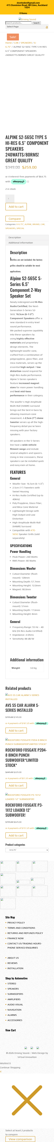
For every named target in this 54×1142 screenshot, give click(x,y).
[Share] (37, 3)
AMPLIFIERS (14, 999)
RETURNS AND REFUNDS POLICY (25, 933)
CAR (16, 42)
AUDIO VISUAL (15, 1004)
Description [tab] (15, 237)
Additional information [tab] (21, 242)
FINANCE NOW (16, 938)
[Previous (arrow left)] (5, 571)
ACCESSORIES (15, 1020)
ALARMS (12, 1015)
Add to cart (16, 206)
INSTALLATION (15, 968)
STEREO (12, 983)
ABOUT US (13, 957)
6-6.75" (20, 224)
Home (8, 42)
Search (36, 23)
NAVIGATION (14, 1009)
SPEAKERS (26, 42)
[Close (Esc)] (44, 3)
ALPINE (28, 224)
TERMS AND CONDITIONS (21, 927)
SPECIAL (20, 228)
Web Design (38, 1053)
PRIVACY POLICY (16, 922)
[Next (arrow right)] (49, 571)
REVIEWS (12, 963)
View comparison (20, 1139)
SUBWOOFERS (15, 994)
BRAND (36, 224)
